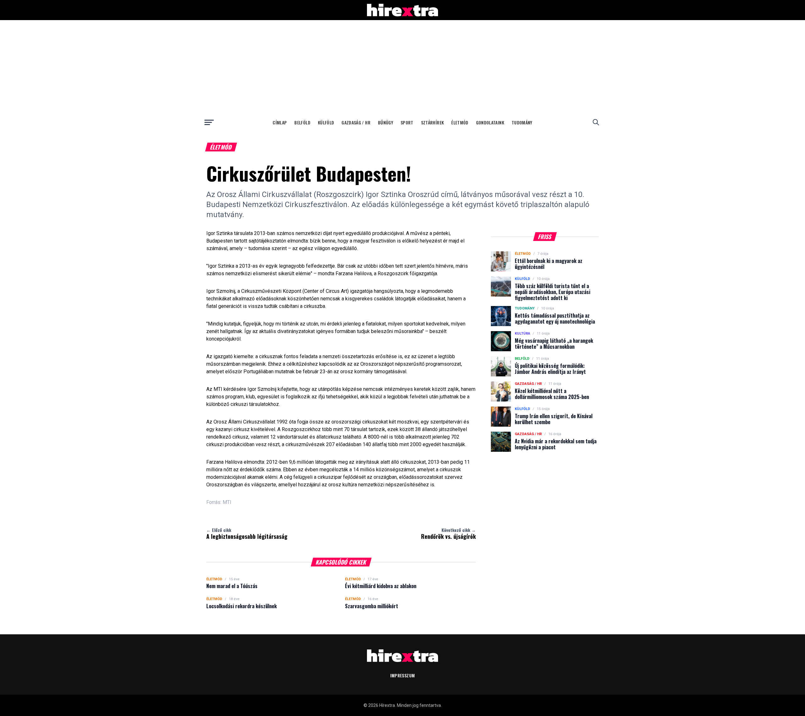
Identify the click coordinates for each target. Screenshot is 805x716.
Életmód (459, 122)
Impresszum (402, 675)
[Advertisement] (402, 67)
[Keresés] (596, 122)
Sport (407, 122)
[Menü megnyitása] (209, 122)
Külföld (326, 122)
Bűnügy (385, 122)
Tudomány (522, 122)
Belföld (302, 122)
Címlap (280, 122)
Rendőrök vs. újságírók (448, 533)
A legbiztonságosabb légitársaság (246, 533)
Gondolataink (490, 122)
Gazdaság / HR (355, 122)
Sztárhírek (432, 122)
